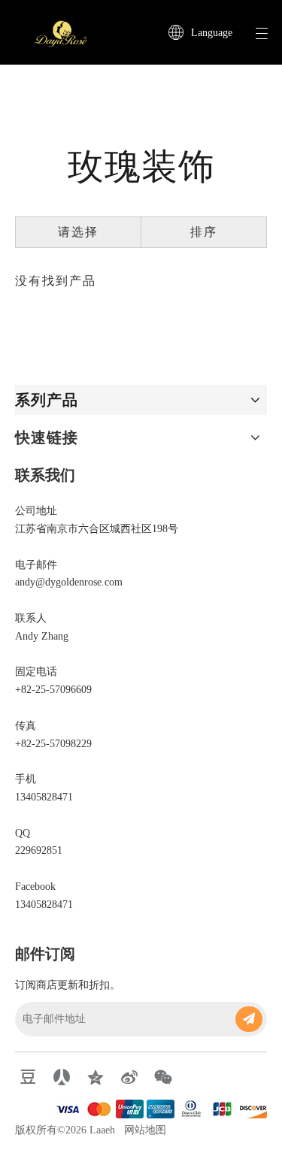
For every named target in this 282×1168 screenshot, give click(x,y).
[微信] (163, 1077)
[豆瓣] (28, 1077)
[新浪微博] (129, 1077)
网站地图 (145, 1130)
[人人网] (61, 1077)
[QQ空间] (95, 1077)
